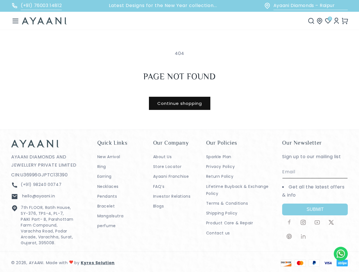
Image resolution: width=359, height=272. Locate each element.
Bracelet (106, 206)
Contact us (218, 233)
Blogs (158, 206)
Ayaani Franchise (171, 176)
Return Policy (220, 176)
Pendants (107, 196)
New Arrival (108, 157)
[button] (15, 20)
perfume (106, 226)
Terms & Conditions (227, 203)
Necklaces (108, 186)
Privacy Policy (220, 166)
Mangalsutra (110, 216)
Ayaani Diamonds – (304, 5)
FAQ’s (159, 186)
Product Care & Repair (229, 223)
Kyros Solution (98, 263)
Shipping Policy (222, 213)
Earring (104, 176)
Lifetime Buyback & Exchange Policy (237, 190)
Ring (101, 166)
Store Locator (167, 166)
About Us (162, 157)
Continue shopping (179, 103)
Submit (315, 209)
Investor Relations (172, 196)
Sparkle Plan (218, 157)
